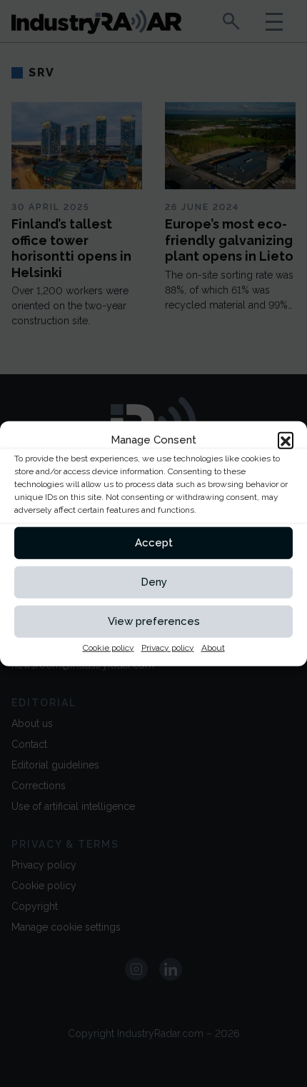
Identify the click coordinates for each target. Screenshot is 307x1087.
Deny (154, 582)
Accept (154, 542)
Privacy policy (167, 647)
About (213, 647)
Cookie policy (108, 647)
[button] (285, 440)
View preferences (154, 621)
